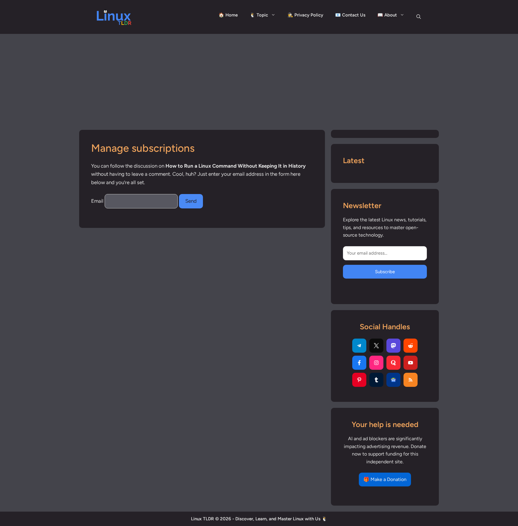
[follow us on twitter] (376, 346)
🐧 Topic (259, 15)
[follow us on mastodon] (393, 346)
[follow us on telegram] (359, 346)
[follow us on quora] (393, 363)
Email (97, 201)
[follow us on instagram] (376, 363)
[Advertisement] (259, 79)
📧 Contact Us (350, 15)
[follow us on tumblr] (376, 380)
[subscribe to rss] (410, 380)
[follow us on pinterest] (359, 380)
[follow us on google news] (393, 380)
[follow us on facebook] (359, 363)
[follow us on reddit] (410, 346)
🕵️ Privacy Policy (305, 15)
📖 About (387, 15)
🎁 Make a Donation (384, 480)
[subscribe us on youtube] (410, 363)
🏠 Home (228, 15)
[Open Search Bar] (418, 17)
